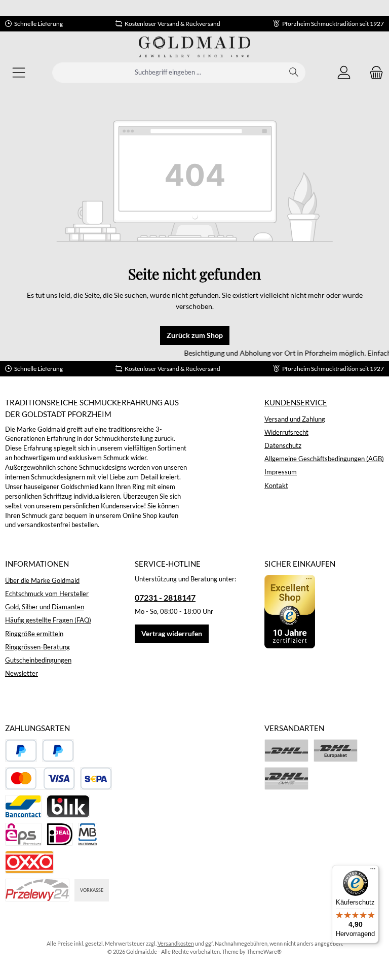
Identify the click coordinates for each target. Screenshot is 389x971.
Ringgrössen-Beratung (37, 647)
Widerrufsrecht (286, 432)
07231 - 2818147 (165, 597)
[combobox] (167, 72)
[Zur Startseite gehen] (194, 47)
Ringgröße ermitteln (34, 634)
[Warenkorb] (373, 72)
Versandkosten (176, 943)
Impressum (280, 472)
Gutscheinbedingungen (38, 660)
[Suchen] (294, 72)
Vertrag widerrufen (171, 633)
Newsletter (21, 673)
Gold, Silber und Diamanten (44, 607)
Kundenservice (295, 402)
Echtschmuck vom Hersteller (47, 594)
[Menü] (18, 72)
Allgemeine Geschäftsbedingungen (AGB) (324, 459)
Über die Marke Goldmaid (42, 580)
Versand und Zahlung (294, 419)
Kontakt (276, 486)
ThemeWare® (264, 951)
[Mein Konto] (344, 72)
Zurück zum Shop (195, 335)
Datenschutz (282, 445)
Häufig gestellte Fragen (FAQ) (48, 620)
